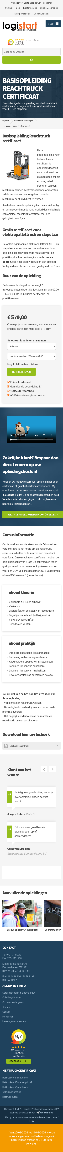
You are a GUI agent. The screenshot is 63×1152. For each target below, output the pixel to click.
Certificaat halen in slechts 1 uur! (18, 992)
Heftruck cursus (10, 1097)
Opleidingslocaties (11, 997)
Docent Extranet (41, 14)
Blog (18, 8)
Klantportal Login (23, 14)
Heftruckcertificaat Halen (15, 1077)
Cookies (6, 1011)
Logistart (5, 121)
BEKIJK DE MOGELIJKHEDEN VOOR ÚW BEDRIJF (32, 514)
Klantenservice (30, 8)
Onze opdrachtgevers (13, 1002)
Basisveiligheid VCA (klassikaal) (22, 929)
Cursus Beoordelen (49, 8)
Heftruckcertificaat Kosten (15, 1087)
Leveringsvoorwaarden (14, 1021)
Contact (8, 8)
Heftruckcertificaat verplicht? (17, 1082)
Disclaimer (7, 1016)
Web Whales (46, 1112)
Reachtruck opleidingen (23, 121)
